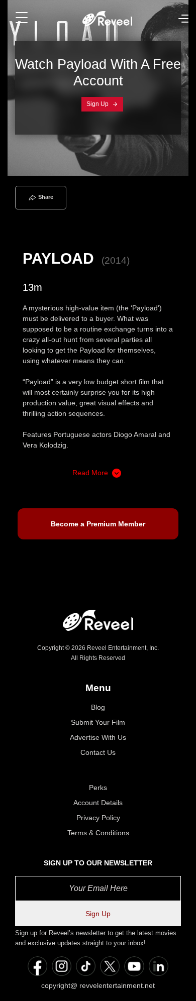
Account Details (98, 803)
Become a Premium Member (98, 524)
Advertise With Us (98, 737)
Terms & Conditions (98, 833)
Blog (98, 707)
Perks (98, 788)
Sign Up (98, 103)
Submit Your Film (98, 722)
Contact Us (98, 752)
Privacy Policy (98, 818)
